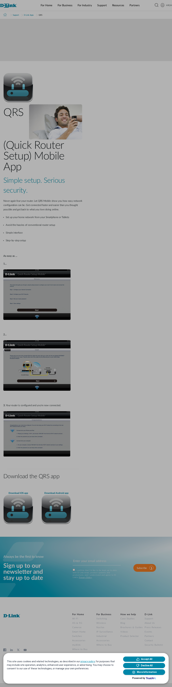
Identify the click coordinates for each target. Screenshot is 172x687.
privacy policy (87, 661)
